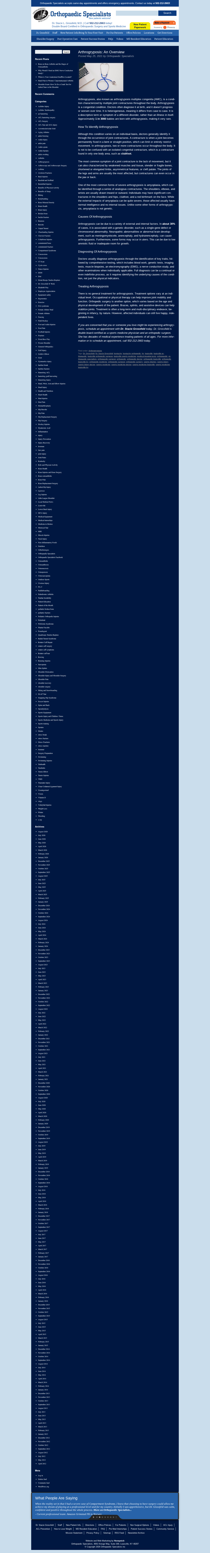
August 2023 (43, 964)
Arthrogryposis (95, 351)
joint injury (42, 453)
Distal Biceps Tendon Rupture (49, 280)
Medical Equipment (45, 516)
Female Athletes (44, 313)
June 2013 (42, 1415)
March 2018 (42, 1205)
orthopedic (121, 359)
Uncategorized (43, 790)
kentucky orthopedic (132, 354)
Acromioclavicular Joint (46, 128)
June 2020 (42, 1105)
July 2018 (41, 1190)
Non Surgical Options (139, 1525)
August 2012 (43, 1452)
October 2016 (43, 1267)
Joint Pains (42, 457)
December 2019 (44, 1127)
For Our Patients (114, 32)
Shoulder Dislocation (45, 672)
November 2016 (44, 1264)
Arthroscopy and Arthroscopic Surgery (52, 165)
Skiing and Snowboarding (47, 690)
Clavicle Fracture (44, 235)
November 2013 (44, 1397)
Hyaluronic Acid (44, 428)
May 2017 (42, 1242)
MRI (40, 531)
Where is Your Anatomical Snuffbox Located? (55, 77)
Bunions (41, 221)
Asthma (41, 169)
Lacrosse (41, 490)
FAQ (103, 1529)
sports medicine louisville (144, 365)
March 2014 (42, 1382)
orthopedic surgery (134, 362)
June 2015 (42, 1327)
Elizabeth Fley (43, 287)
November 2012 (44, 1441)
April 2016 (42, 1290)
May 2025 (42, 887)
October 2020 (43, 1090)
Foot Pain (41, 328)
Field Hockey (43, 320)
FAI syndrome (43, 306)
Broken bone (43, 213)
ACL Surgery (43, 121)
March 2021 (42, 1071)
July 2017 (41, 1234)
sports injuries (150, 362)
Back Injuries (43, 176)
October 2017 (43, 1223)
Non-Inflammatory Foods (47, 542)
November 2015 (44, 1308)
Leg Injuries (42, 494)
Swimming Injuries (45, 760)
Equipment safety (44, 295)
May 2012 (42, 1460)
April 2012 (42, 1463)
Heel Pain (41, 402)
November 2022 (44, 998)
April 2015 (42, 1334)
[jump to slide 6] (110, 1517)
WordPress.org (43, 1486)
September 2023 (44, 961)
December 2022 (44, 994)
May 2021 (42, 1064)
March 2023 (42, 983)
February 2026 (43, 853)
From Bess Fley (44, 339)
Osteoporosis (43, 572)
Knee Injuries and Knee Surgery (50, 472)
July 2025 (41, 879)
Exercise (41, 302)
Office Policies (133, 32)
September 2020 (44, 1094)
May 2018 (42, 1197)
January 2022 (43, 1035)
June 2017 (42, 1238)
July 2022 (41, 1012)
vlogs (40, 801)
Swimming (42, 757)
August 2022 (43, 1009)
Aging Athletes (43, 132)
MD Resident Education (139, 39)
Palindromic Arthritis (45, 594)
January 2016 (43, 1301)
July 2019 (41, 1145)
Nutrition (41, 546)
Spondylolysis (43, 709)
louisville (149, 354)
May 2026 (42, 842)
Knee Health (42, 468)
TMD (40, 779)
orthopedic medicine (98, 362)
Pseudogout (42, 631)
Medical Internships (45, 520)
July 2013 (41, 1412)
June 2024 (42, 927)
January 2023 (43, 990)
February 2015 (43, 1341)
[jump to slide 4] (105, 1517)
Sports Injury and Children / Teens (50, 716)
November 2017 (44, 1219)
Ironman (41, 446)
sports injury (162, 362)
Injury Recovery (44, 442)
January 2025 (43, 901)
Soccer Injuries (43, 701)
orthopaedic (162, 356)
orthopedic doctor (135, 359)
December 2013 (44, 1393)
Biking (40, 195)
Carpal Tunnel (43, 228)
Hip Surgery (42, 420)
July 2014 (41, 1367)
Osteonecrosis (43, 568)
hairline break (43, 365)
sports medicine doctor (121, 365)
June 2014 (42, 1371)
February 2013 (43, 1430)
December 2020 (44, 1083)
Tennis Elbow (43, 771)
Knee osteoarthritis (45, 476)
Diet (39, 276)
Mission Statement (74, 1533)
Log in (40, 1475)
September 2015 (44, 1315)
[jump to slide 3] (102, 1517)
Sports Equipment (44, 712)
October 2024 (43, 913)
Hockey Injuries (44, 424)
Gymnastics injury (45, 361)
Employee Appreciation (46, 291)
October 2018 (43, 1179)
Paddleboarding (44, 590)
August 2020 (43, 1097)
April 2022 (42, 1023)
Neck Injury (42, 538)
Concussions (43, 254)
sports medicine (103, 365)
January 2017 (43, 1256)
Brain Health (42, 206)
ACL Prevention (43, 1529)
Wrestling (41, 816)
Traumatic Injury (44, 782)
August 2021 (43, 1053)
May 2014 (42, 1375)
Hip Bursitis (42, 409)
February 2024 (43, 942)
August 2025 (43, 876)
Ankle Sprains (43, 150)
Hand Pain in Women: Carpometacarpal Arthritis (55, 80)
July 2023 (41, 968)
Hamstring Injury (44, 380)
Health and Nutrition (45, 391)
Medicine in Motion (45, 524)
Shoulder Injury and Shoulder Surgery (52, 675)
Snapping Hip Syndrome (47, 697)
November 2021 (44, 1042)
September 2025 (44, 872)
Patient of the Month (45, 605)
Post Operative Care (67, 39)
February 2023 (43, 986)
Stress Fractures (44, 742)
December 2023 (44, 950)
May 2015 (42, 1330)
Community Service (165, 1529)
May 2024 (42, 931)
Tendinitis (41, 768)
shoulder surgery (44, 686)
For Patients (120, 1525)
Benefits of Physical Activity (48, 187)
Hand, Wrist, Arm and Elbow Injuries (51, 383)
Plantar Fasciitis (44, 627)
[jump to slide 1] (96, 1517)
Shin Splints (42, 668)
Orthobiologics (43, 550)
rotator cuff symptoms (46, 649)
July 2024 (41, 924)
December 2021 (44, 1038)
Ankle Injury (43, 139)
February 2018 (43, 1208)
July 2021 (41, 1057)
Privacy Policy (92, 1533)
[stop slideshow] (119, 1517)
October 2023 (43, 957)
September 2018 (44, 1182)
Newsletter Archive (136, 1533)
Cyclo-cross (42, 265)
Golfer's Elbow (43, 354)
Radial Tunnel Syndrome (47, 638)
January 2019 (43, 1168)
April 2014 (42, 1378)
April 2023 (42, 979)
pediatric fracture (44, 612)
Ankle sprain (43, 147)
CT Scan (41, 261)
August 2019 (43, 1142)
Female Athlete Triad (45, 309)
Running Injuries (44, 660)
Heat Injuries (43, 398)
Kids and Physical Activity (48, 465)
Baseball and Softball (45, 180)
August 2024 (43, 920)
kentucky (118, 354)
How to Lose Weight (63, 1529)
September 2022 (44, 1005)
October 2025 (43, 868)
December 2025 (44, 861)
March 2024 (42, 938)
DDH (40, 272)
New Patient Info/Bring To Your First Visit (81, 32)
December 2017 (44, 1216)
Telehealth (41, 764)
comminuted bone (44, 243)
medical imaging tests (146, 356)
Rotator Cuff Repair (45, 642)
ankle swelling (43, 154)
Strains (40, 731)
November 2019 (44, 1131)
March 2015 (42, 1338)
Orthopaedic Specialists (46, 553)
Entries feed (42, 1479)
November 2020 (44, 1086)
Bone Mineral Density (46, 202)
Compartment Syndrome (47, 250)
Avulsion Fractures (45, 173)
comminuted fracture (45, 246)
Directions (89, 1525)
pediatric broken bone (46, 609)
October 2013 (43, 1400)
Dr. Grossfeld (42, 32)
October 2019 (43, 1134)
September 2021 (44, 1049)
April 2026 (42, 846)
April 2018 (42, 1201)
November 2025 (44, 865)
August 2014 (43, 1363)
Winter (40, 812)
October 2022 (43, 1001)
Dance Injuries (43, 269)
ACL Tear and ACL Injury (47, 125)
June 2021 (42, 1060)
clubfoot (126, 153)
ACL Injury (168, 1525)
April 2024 (42, 935)
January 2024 (43, 946)
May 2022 (42, 1020)
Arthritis (41, 158)
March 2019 (42, 1160)
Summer (41, 749)
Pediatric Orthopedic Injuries (48, 616)
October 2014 (43, 1356)
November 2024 (44, 909)
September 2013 (44, 1404)
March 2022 (42, 1027)
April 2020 (42, 1112)
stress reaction (43, 745)
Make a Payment (162, 23)
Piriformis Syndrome (45, 623)
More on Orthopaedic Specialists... (112, 1509)
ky (143, 354)
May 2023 (42, 975)
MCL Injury (42, 513)
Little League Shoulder (46, 498)
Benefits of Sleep (44, 191)
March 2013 (42, 1426)
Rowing (41, 657)
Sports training (43, 723)
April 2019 (42, 1157)
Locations (149, 32)
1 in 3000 (100, 118)
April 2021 (42, 1068)
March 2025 (42, 894)
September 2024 (44, 916)
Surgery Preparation (45, 753)
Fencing (41, 317)
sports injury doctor (86, 365)
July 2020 (41, 1101)
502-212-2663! (162, 3)
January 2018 (43, 1212)
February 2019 (43, 1164)
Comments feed (44, 1483)
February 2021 (43, 1075)
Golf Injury (42, 350)
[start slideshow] (91, 1517)
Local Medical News (45, 502)
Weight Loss (42, 808)
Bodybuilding (43, 198)
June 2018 (42, 1193)
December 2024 (44, 905)
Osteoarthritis (43, 561)
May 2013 (42, 1419)
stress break (42, 734)
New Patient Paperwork (140, 26)
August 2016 (43, 1275)
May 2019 (42, 1153)
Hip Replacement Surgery (47, 417)
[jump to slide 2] (99, 1517)
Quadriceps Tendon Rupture (48, 635)
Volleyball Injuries (45, 805)
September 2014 (44, 1360)
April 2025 (42, 890)
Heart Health (42, 394)
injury (40, 435)
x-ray (40, 819)
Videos (119, 39)
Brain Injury (42, 210)
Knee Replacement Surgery (48, 483)
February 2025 (43, 898)
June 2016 (42, 1282)
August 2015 (43, 1319)
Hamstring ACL (44, 372)
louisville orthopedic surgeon (100, 356)
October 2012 (43, 1445)
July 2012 (41, 1456)
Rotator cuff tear (44, 653)
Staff (54, 32)
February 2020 (43, 1120)
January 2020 (43, 1123)
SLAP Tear (42, 694)
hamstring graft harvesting (47, 376)
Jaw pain (41, 450)
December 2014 (44, 1349)
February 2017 (43, 1253)
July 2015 (41, 1323)
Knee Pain (42, 479)
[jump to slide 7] (113, 1517)
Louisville (41, 505)
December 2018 (44, 1171)
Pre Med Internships (118, 1529)
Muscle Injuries (44, 535)
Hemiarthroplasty (44, 405)
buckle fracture (43, 217)
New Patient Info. (73, 1525)
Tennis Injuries (43, 775)
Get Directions (164, 32)
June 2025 (42, 883)
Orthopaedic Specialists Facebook (50, 557)
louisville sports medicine (125, 356)
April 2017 (42, 1245)
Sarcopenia (42, 664)
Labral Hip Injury (44, 487)
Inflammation (43, 431)
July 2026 (41, 835)
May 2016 (42, 1286)
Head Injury (42, 387)
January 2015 (43, 1345)
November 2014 (44, 1352)
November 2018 (44, 1175)
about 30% (168, 223)
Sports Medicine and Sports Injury (50, 720)
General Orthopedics (45, 346)
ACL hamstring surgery (46, 117)
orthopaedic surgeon (107, 359)
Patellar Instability (44, 598)
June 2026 (42, 839)
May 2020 (42, 1108)
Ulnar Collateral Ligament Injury (50, 786)
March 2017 (42, 1249)
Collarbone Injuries (45, 239)
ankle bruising (43, 136)
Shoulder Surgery (45, 39)
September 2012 (44, 1449)
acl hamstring (43, 113)
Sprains (41, 727)
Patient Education (163, 39)
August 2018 (43, 1186)
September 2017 (44, 1227)
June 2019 (42, 1149)
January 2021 (43, 1079)
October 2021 (43, 1046)
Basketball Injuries (45, 184)
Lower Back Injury (45, 509)
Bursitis (41, 224)
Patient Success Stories (93, 39)
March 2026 (42, 850)
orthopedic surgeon (116, 362)
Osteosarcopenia (44, 575)
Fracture (41, 335)
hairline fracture (44, 368)
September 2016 (44, 1271)
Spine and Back (44, 705)
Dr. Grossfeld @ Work (46, 283)
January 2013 (43, 1434)
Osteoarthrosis (43, 564)
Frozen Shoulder (44, 343)
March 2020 (42, 1116)
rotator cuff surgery (45, 646)
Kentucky (41, 461)
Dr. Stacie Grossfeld (132, 328)
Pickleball (41, 620)
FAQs (110, 39)
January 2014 (43, 1389)
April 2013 (42, 1423)
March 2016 (42, 1293)
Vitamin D (42, 797)
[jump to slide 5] (107, 1517)
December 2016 (44, 1260)
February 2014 (43, 1386)
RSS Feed (119, 1533)
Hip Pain (41, 413)
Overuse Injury (43, 583)
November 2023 (44, 953)
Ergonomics (42, 298)
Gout (40, 357)
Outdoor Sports (44, 579)
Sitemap (107, 1533)
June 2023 (42, 972)
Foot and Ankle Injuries (46, 324)
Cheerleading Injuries (46, 232)
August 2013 (43, 1408)
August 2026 (43, 831)
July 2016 (41, 1278)
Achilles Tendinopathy (46, 110)
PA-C (40, 587)
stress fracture (43, 738)
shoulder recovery (44, 683)
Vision (40, 794)
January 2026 (43, 857)
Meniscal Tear (43, 527)
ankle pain (42, 143)
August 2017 (43, 1230)
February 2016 (43, 1297)
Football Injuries (44, 331)
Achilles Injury (43, 106)
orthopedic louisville (152, 359)
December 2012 (44, 1437)
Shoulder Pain (43, 679)
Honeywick (119, 1541)
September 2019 (44, 1138)
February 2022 (43, 1031)
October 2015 (43, 1312)
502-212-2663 (97, 23)
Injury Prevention (44, 439)
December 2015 (44, 1304)
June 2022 (42, 1016)
